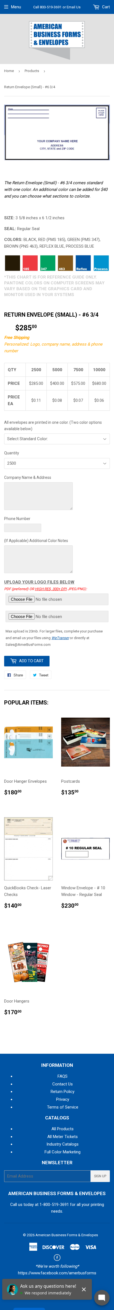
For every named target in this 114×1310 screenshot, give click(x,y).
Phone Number (17, 518)
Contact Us (62, 1084)
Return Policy (62, 1091)
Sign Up (100, 1176)
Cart (105, 6)
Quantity (11, 453)
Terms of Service (62, 1107)
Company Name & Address (27, 477)
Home (9, 71)
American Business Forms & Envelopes (66, 1235)
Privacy (62, 1099)
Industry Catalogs (62, 1144)
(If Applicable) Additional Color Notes (36, 540)
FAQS (63, 1076)
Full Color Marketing (63, 1151)
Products (32, 71)
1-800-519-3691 (54, 1204)
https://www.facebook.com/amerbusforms (57, 1272)
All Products (62, 1128)
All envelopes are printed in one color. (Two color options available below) (53, 425)
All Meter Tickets (62, 1136)
